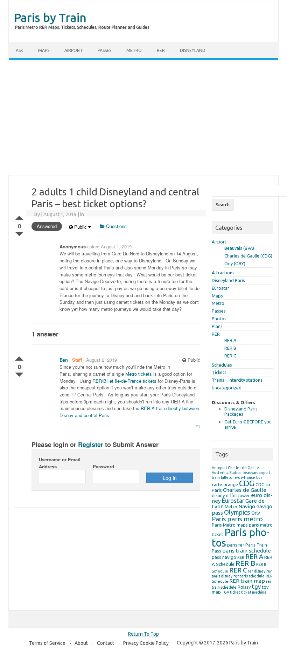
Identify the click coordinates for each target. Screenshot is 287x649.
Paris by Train (50, 17)
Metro (134, 50)
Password (103, 466)
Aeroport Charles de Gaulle (235, 468)
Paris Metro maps (230, 524)
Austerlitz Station (226, 472)
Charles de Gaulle (244, 490)
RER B (230, 348)
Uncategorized (226, 387)
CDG (246, 483)
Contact (105, 643)
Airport (73, 50)
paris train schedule (246, 551)
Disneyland (192, 50)
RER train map (247, 581)
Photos (219, 318)
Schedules (222, 364)
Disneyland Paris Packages (241, 411)
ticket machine (254, 592)
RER (161, 50)
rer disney (256, 571)
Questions (116, 226)
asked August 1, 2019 (109, 246)
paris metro (245, 519)
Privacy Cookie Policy (146, 643)
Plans (217, 326)
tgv (256, 586)
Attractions (223, 272)
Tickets (219, 372)
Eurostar (220, 288)
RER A (230, 340)
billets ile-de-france (238, 477)
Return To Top (143, 634)
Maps (43, 50)
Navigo (246, 506)
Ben (63, 359)
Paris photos (241, 537)
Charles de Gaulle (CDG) (248, 255)
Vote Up (19, 216)
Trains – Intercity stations (237, 379)
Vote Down (19, 232)
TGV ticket (231, 592)
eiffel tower (238, 495)
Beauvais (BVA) (239, 248)
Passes (104, 50)
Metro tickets (138, 373)
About (81, 643)
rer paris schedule (249, 576)
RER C (230, 355)
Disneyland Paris (228, 280)
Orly (255, 512)
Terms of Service (47, 643)
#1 (197, 426)
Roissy (244, 586)
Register (90, 444)
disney (218, 495)
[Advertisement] (143, 117)
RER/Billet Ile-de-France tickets (124, 380)
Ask (19, 50)
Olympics (237, 512)
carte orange (225, 484)
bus (259, 477)
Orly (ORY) (234, 263)
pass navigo (224, 557)
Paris (219, 518)
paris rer (235, 544)
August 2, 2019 (101, 359)
